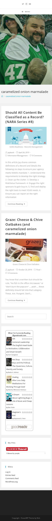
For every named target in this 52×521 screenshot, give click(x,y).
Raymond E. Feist (20, 418)
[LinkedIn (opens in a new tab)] (26, 4)
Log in (7, 472)
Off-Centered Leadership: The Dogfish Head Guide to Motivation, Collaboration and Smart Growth (19, 345)
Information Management (18, 155)
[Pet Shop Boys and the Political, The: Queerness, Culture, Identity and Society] (9, 362)
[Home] (2, 96)
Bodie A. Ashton (13, 372)
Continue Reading (15, 204)
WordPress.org (11, 481)
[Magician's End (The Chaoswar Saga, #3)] (9, 414)
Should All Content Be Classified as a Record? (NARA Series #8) (24, 117)
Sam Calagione (13, 355)
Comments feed (12, 478)
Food (38, 270)
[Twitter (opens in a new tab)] (23, 4)
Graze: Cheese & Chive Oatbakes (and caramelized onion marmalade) (24, 226)
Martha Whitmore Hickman (17, 390)
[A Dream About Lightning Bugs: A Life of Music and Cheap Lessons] (9, 397)
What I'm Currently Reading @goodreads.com (19, 334)
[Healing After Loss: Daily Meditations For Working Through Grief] (9, 379)
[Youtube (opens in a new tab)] (29, 4)
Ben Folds (11, 407)
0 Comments (37, 155)
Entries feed (10, 475)
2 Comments (13, 273)
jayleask (11, 152)
